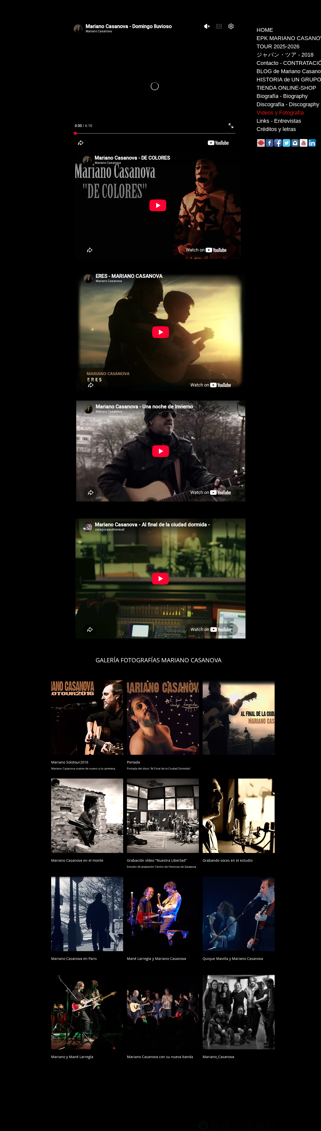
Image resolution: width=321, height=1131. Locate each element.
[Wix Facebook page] (269, 143)
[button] (87, 727)
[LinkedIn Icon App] (312, 143)
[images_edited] (261, 143)
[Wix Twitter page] (286, 143)
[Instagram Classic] (295, 143)
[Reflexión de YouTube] (303, 143)
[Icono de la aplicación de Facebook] (278, 143)
